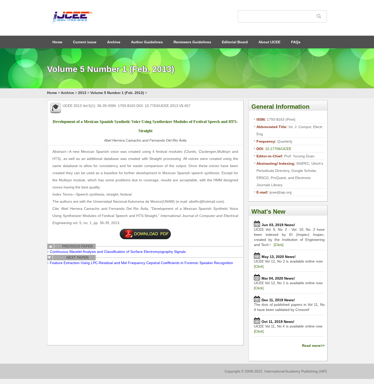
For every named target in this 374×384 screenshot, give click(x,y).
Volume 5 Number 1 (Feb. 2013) (117, 93)
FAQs (295, 42)
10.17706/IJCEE (278, 149)
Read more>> (313, 346)
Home (57, 42)
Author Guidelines (147, 42)
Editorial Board (235, 42)
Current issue (84, 42)
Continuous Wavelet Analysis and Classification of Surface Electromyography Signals (118, 252)
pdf (145, 234)
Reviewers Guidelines (192, 42)
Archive (113, 42)
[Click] (278, 245)
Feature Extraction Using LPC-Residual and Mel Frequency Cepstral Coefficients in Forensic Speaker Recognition (141, 263)
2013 (82, 93)
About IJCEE (269, 42)
